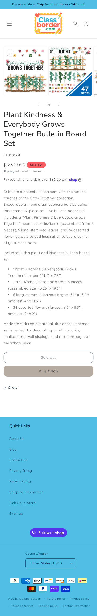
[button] (9, 23)
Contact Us (18, 460)
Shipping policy (48, 605)
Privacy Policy (20, 471)
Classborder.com (30, 598)
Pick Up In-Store (22, 503)
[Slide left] (38, 105)
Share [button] (13, 387)
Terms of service (22, 605)
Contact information (76, 605)
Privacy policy (79, 598)
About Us (16, 439)
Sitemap (16, 513)
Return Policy (20, 481)
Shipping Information (26, 492)
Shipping (9, 171)
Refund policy (56, 598)
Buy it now (48, 371)
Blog (13, 449)
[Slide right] (59, 105)
